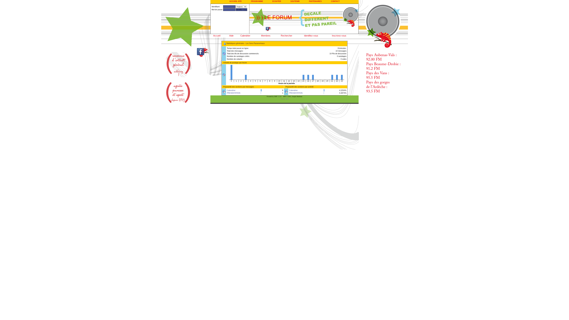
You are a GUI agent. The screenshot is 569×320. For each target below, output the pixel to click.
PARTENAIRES (315, 1)
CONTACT (335, 1)
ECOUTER (276, 1)
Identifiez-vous (311, 35)
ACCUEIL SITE (235, 1)
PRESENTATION (233, 93)
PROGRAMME (257, 1)
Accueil (216, 35)
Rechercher (286, 35)
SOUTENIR (295, 1)
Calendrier (245, 35)
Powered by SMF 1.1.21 (274, 96)
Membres (265, 35)
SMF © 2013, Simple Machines (292, 96)
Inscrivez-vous (339, 35)
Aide (231, 35)
